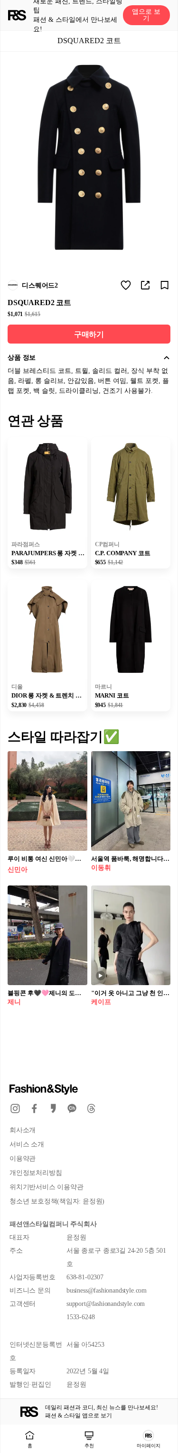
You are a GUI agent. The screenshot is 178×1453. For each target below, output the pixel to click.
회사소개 (22, 1130)
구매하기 (89, 334)
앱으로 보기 (146, 15)
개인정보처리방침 (35, 1172)
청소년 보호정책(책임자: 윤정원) (56, 1201)
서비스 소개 (26, 1144)
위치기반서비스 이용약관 (46, 1187)
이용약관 (22, 1158)
